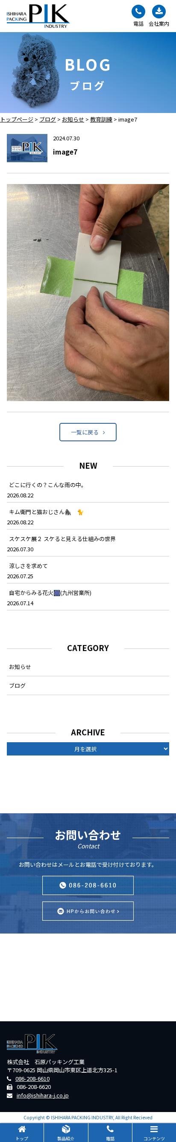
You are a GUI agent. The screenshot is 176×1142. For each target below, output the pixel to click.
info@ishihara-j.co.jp (43, 1095)
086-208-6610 (32, 1078)
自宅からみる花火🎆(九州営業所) (50, 593)
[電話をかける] (88, 885)
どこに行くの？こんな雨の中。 (48, 485)
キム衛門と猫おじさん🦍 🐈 (46, 512)
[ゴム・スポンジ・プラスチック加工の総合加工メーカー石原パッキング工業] (38, 16)
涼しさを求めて (28, 566)
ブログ (17, 685)
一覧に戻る (85, 432)
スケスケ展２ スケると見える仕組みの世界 (62, 539)
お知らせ (20, 667)
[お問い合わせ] (88, 911)
